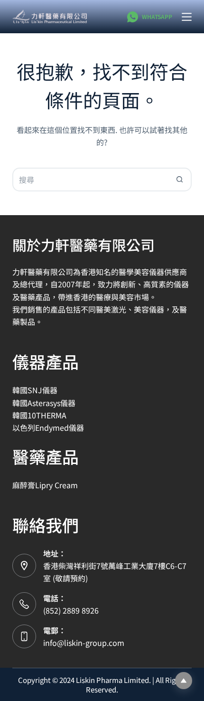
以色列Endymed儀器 (48, 427)
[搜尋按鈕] (180, 179)
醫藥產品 (45, 456)
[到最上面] (183, 680)
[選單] (187, 17)
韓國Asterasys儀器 (43, 402)
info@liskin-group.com (83, 642)
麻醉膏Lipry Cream (45, 485)
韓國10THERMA (39, 415)
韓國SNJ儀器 (34, 390)
